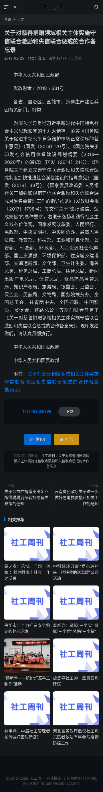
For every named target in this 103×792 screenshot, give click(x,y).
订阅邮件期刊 (74, 778)
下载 (69, 411)
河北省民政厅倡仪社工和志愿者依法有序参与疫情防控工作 (76, 736)
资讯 (7, 19)
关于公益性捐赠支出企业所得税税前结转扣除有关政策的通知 (26, 497)
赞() (76, 58)
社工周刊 (51, 7)
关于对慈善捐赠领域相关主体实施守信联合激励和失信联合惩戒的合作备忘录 (50, 42)
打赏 (66, 439)
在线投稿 (54, 778)
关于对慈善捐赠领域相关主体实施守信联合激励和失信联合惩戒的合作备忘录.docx (51, 381)
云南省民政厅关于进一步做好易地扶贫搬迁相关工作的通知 (77, 497)
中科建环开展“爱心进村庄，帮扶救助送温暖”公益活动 (76, 572)
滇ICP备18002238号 (62, 783)
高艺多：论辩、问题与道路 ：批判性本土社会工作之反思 (27, 572)
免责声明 (36, 783)
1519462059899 (37, 411)
